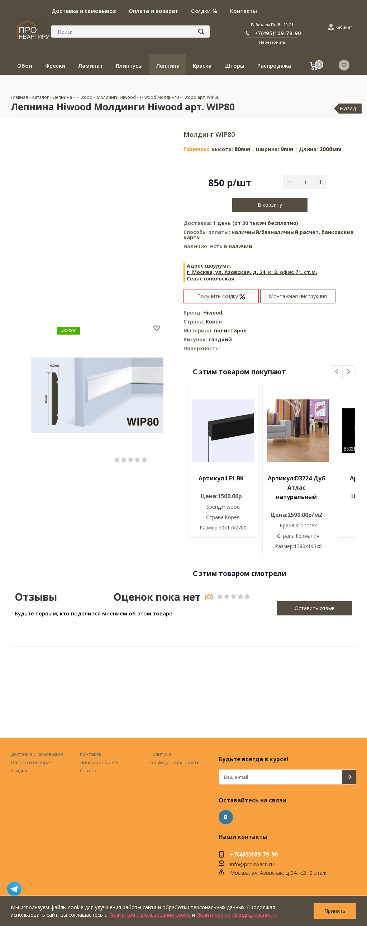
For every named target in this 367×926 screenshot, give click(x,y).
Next (348, 372)
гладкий (220, 339)
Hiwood (212, 312)
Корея (214, 321)
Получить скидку (218, 296)
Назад (348, 108)
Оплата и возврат (31, 762)
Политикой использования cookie (149, 914)
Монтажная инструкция (298, 296)
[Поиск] (201, 31)
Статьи (88, 770)
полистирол (230, 330)
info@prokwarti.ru (252, 864)
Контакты (91, 754)
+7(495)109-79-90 (277, 33)
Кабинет (343, 27)
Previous (337, 372)
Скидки (19, 770)
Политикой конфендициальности (236, 914)
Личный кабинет (99, 762)
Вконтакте (226, 817)
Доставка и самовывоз (37, 754)
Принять (334, 910)
